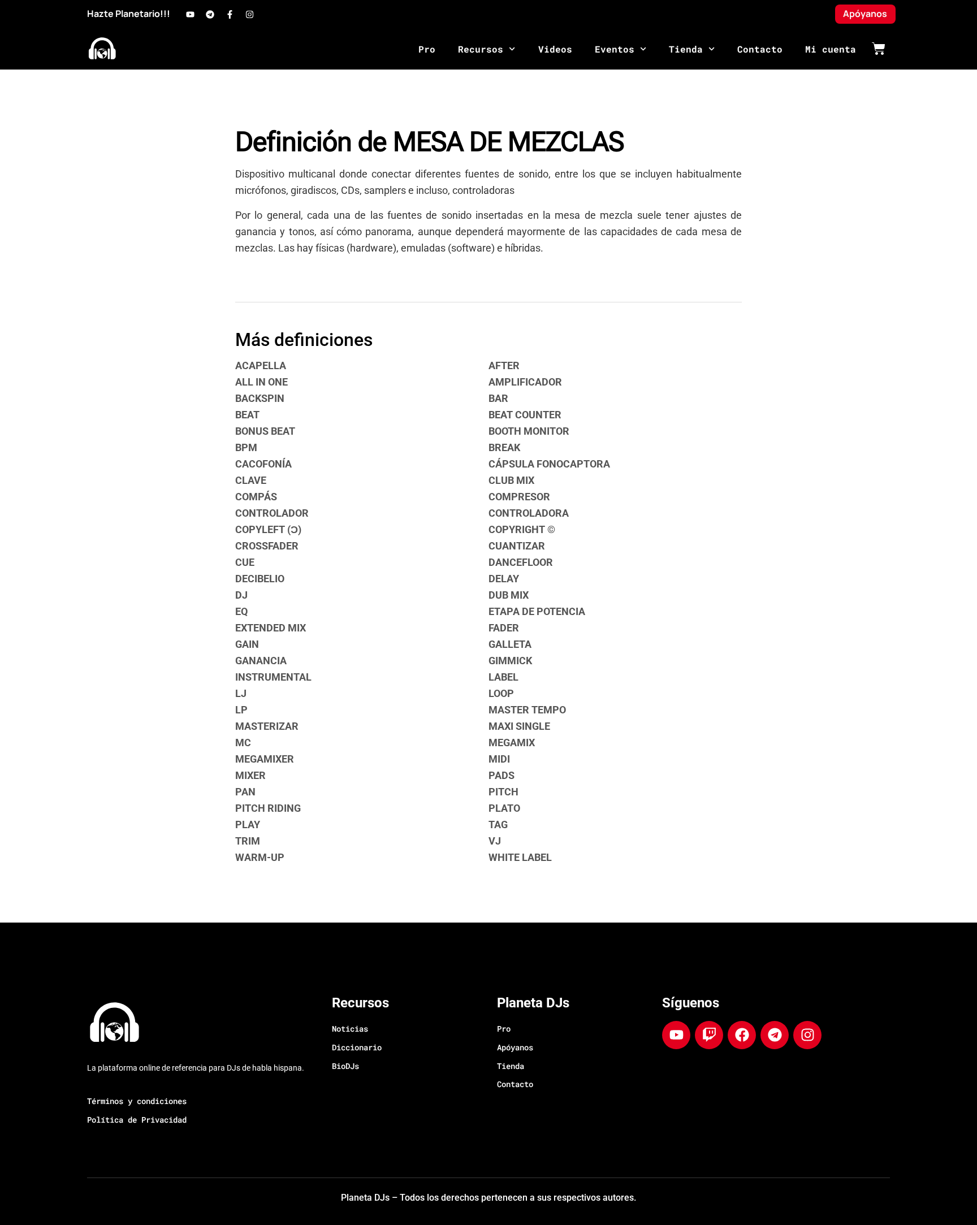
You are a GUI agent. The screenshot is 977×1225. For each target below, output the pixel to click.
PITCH (503, 792)
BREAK (504, 447)
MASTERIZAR (267, 726)
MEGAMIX (511, 742)
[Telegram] (209, 14)
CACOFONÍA (263, 464)
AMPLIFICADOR (525, 382)
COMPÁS (256, 497)
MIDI (499, 759)
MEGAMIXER (264, 759)
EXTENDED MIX (270, 628)
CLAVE (250, 480)
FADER (503, 628)
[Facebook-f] (229, 14)
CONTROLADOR (272, 513)
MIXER (250, 775)
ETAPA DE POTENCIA (536, 611)
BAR (498, 398)
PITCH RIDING (268, 808)
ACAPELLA (260, 365)
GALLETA (509, 644)
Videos (555, 49)
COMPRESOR (519, 497)
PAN (245, 792)
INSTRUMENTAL (273, 677)
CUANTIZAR (516, 546)
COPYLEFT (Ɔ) (268, 529)
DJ (241, 595)
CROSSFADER (267, 546)
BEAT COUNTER (524, 415)
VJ (494, 841)
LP (241, 710)
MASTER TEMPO (527, 710)
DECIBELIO (259, 579)
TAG (498, 824)
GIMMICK (510, 660)
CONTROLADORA (528, 513)
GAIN (247, 644)
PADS (501, 775)
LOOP (501, 693)
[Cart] (878, 48)
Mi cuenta (830, 49)
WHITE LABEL (520, 857)
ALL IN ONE (261, 382)
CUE (244, 562)
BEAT (247, 415)
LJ (241, 693)
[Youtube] (189, 14)
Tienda (686, 49)
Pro (426, 49)
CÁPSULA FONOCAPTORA (549, 464)
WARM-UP (259, 857)
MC (243, 742)
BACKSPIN (259, 398)
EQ (241, 611)
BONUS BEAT (265, 431)
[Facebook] (742, 1035)
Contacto (760, 49)
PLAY (247, 824)
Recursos (480, 49)
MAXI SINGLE (519, 726)
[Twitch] (709, 1035)
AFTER (504, 365)
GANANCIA (261, 660)
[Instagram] (249, 14)
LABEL (503, 677)
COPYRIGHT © (521, 529)
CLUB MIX (511, 480)
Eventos (614, 49)
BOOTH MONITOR (528, 431)
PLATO (504, 808)
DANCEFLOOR (520, 562)
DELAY (503, 579)
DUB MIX (508, 595)
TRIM (247, 841)
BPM (246, 447)
